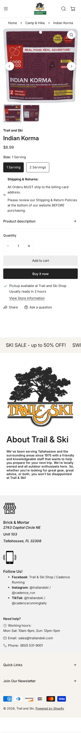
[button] (73, 8)
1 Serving (13, 167)
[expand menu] (5, 8)
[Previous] (9, 66)
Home (12, 23)
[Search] (63, 8)
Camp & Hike (35, 23)
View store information (27, 298)
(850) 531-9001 (31, 645)
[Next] (71, 66)
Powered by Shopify (49, 708)
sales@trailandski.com (35, 638)
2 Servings (38, 167)
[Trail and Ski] (40, 8)
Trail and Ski (13, 130)
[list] (40, 65)
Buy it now (40, 274)
